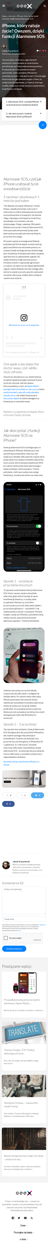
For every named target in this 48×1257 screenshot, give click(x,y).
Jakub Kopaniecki (10, 50)
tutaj (19, 930)
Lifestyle (11, 16)
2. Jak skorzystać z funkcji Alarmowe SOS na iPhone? (19, 115)
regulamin (42, 925)
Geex (4, 16)
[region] (24, 152)
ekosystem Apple (11, 398)
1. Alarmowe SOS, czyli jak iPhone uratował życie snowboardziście (22, 103)
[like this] (43, 51)
